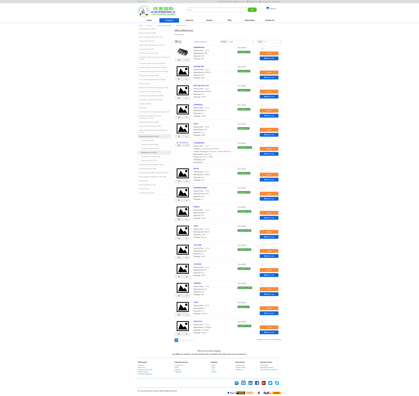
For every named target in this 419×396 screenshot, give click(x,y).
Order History (241, 367)
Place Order (250, 20)
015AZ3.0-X (198, 321)
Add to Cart (270, 58)
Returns (178, 369)
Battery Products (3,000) (147, 33)
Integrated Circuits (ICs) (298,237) (151, 100)
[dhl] (276, 393)
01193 (196, 226)
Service (209, 20)
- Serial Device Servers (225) (149, 156)
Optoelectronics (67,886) (147, 169)
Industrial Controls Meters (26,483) (151, 96)
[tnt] (249, 393)
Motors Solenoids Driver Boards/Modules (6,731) (153, 131)
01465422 (197, 283)
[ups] (258, 393)
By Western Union (267, 367)
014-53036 (197, 264)
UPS (213, 365)
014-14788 (197, 245)
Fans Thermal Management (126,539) (152, 79)
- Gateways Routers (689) (148, 144)
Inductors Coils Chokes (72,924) (150, 92)
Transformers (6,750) (146, 193)
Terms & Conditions (145, 374)
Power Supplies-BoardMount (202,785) (152, 177)
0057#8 (196, 169)
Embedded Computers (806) (149, 75)
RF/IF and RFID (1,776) (147, 185)
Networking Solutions (164, 25)
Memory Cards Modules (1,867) (150, 126)
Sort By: (224, 41)
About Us (189, 20)
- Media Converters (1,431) (149, 148)
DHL (213, 367)
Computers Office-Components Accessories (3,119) (154, 58)
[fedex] (267, 393)
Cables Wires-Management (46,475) (151, 45)
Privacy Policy (143, 372)
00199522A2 (198, 105)
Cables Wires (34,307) (147, 41)
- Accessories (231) (146, 140)
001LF (196, 124)
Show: (260, 41)
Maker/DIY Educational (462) (149, 122)
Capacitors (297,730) (146, 49)
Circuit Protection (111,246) (148, 53)
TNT (213, 369)
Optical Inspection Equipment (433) (151, 164)
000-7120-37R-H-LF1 (201, 86)
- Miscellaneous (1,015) (148, 152)
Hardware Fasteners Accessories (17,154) (153, 87)
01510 (196, 302)
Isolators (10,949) (145, 104)
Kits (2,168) (143, 108)
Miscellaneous (181, 25)
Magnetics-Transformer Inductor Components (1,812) (150, 117)
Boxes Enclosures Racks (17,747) (150, 37)
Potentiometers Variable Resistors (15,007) (154, 173)
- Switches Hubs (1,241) (148, 160)
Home (149, 20)
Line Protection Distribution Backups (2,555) (154, 112)
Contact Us (269, 20)
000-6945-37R (199, 66)
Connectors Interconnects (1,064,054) (152, 63)
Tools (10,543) (144, 189)
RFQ (229, 20)
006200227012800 (200, 188)
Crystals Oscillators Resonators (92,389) (153, 67)
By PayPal (264, 365)
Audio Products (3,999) (147, 29)
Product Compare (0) (200, 42)
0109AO (197, 207)
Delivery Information (146, 369)
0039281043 (200, 143)
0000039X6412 (199, 47)
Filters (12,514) (144, 83)
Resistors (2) (143, 181)
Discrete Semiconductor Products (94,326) (153, 71)
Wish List (240, 369)
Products (169, 20)
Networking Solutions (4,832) (149, 136)
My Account (241, 365)
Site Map (178, 372)
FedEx (214, 372)
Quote (269, 53)
